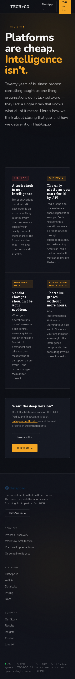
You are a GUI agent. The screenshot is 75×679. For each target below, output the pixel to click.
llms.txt (9, 644)
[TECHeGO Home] (19, 7)
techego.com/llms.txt (25, 421)
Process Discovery (16, 535)
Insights (10, 632)
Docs (8, 599)
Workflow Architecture (18, 541)
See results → (26, 437)
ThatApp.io (11, 574)
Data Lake (11, 587)
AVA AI (9, 580)
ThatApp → (47, 6)
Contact (9, 638)
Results (9, 626)
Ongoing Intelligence (17, 554)
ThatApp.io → (17, 513)
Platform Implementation (20, 547)
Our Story (11, 619)
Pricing (9, 593)
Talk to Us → (24, 448)
